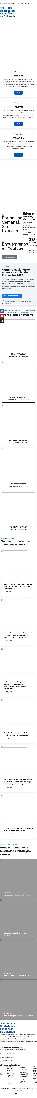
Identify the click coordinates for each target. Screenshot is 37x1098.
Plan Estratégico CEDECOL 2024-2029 (18, 1016)
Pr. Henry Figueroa (18, 527)
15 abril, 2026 (10, 1083)
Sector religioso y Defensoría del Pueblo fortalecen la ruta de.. (24, 1072)
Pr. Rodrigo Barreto (18, 397)
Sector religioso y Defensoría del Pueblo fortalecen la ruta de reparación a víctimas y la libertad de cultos (18, 635)
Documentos (7, 893)
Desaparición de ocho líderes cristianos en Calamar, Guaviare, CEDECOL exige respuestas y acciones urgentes (18, 782)
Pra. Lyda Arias (18, 354)
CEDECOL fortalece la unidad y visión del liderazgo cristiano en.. (10, 1073)
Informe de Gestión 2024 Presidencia (17, 975)
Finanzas (6, 931)
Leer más (18, 92)
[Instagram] (2, 320)
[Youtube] (2, 316)
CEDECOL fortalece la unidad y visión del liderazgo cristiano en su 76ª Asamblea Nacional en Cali (18, 586)
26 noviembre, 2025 (23, 1081)
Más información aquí (11, 296)
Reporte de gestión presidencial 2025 (17, 895)
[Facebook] (2, 311)
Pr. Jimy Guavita (18, 484)
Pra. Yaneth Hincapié (18, 440)
